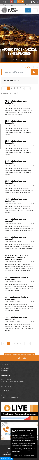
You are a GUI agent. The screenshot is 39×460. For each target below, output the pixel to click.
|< (3, 88)
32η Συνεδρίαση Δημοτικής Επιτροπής (16, 220)
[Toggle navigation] (35, 10)
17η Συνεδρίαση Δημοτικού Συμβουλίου (16, 318)
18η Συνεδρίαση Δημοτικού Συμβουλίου (16, 200)
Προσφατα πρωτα (8, 93)
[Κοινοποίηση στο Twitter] (31, 105)
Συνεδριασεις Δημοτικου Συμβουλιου (12, 381)
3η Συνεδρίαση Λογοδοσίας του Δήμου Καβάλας (17, 278)
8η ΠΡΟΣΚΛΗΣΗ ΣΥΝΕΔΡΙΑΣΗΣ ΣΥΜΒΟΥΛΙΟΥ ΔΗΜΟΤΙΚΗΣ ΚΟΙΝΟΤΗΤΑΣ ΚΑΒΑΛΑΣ (17, 257)
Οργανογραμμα (6, 379)
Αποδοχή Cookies (17, 455)
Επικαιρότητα (7, 60)
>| (29, 88)
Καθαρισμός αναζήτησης (30, 67)
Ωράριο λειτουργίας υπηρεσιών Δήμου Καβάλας (16, 5)
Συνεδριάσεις (17, 60)
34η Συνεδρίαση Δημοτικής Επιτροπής (16, 162)
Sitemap (3, 395)
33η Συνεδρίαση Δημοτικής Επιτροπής (16, 182)
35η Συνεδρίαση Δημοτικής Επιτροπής (16, 122)
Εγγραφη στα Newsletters (9, 393)
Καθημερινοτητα (6, 370)
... (23, 88)
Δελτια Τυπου (5, 390)
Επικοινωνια (5, 368)
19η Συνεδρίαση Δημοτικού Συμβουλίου (16, 102)
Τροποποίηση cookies (29, 455)
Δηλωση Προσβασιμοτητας (9, 397)
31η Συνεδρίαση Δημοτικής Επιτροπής (16, 238)
